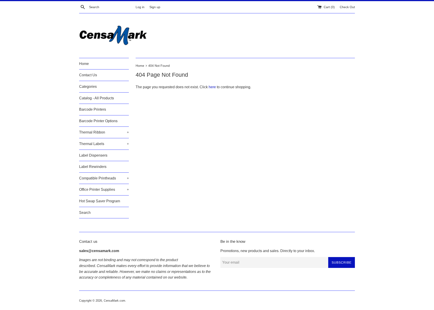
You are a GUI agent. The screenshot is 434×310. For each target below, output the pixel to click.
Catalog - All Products (96, 98)
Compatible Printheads (104, 178)
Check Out (347, 7)
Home (84, 64)
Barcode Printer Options (98, 121)
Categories (88, 86)
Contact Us (88, 75)
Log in (140, 7)
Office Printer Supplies (104, 189)
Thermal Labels (104, 144)
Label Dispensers (93, 155)
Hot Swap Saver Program (99, 201)
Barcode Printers (92, 109)
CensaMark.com (114, 300)
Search (85, 213)
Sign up (154, 7)
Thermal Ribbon (104, 132)
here (212, 87)
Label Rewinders (92, 167)
